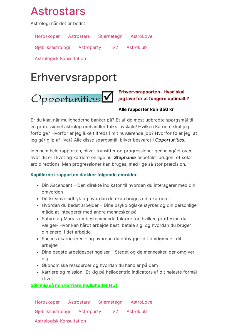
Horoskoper (47, 36)
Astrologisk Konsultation (60, 58)
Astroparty (89, 47)
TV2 (114, 47)
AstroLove (141, 36)
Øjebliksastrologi (52, 47)
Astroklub (137, 47)
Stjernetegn (110, 36)
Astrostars (58, 11)
